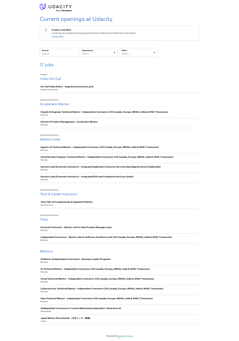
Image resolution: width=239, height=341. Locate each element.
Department (87, 50)
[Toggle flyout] (114, 52)
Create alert (58, 36)
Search (45, 50)
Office (124, 50)
